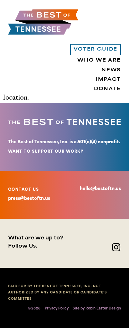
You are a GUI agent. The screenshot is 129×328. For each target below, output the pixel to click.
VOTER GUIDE (95, 49)
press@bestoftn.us (29, 198)
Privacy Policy (57, 308)
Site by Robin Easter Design (97, 308)
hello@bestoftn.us (100, 189)
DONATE (107, 89)
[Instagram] (116, 247)
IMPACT (108, 79)
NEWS (111, 70)
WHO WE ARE (99, 60)
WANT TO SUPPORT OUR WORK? (46, 152)
